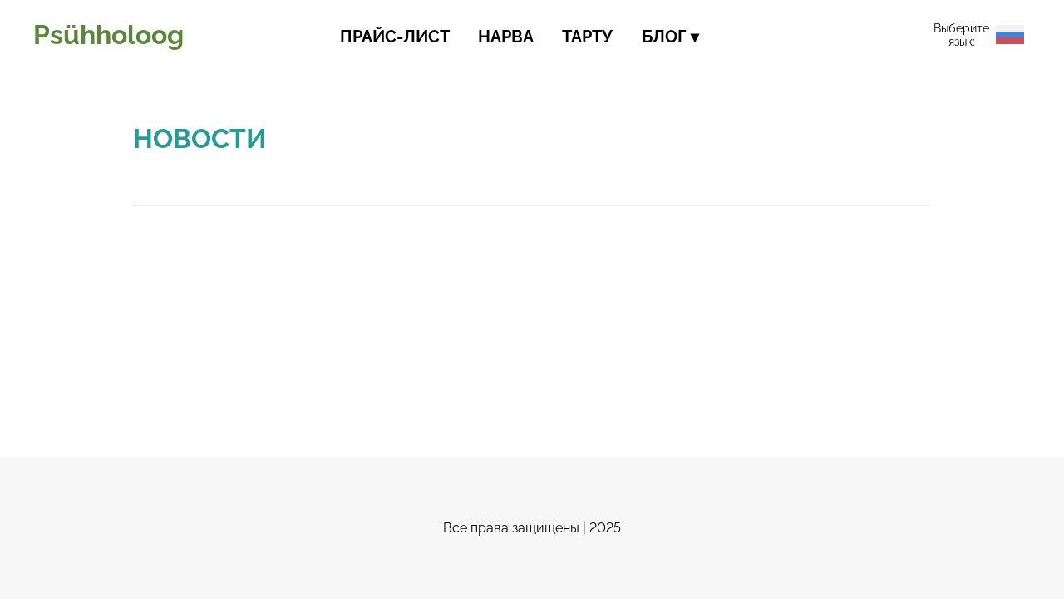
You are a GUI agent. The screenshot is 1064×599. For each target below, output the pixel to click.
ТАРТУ (587, 37)
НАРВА (506, 37)
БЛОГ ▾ (670, 37)
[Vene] (1010, 35)
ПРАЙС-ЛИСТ (395, 37)
